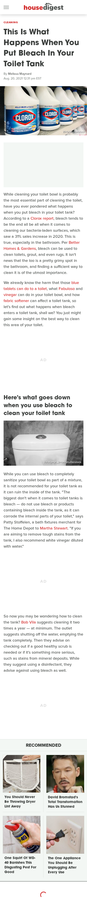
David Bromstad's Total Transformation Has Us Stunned (65, 802)
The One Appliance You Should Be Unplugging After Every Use (64, 865)
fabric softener (16, 301)
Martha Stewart (54, 528)
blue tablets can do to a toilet (41, 286)
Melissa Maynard (19, 73)
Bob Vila (28, 622)
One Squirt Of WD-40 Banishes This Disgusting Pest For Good (20, 865)
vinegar (10, 295)
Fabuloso (67, 289)
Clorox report (42, 218)
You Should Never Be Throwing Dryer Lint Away (19, 802)
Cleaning (11, 22)
